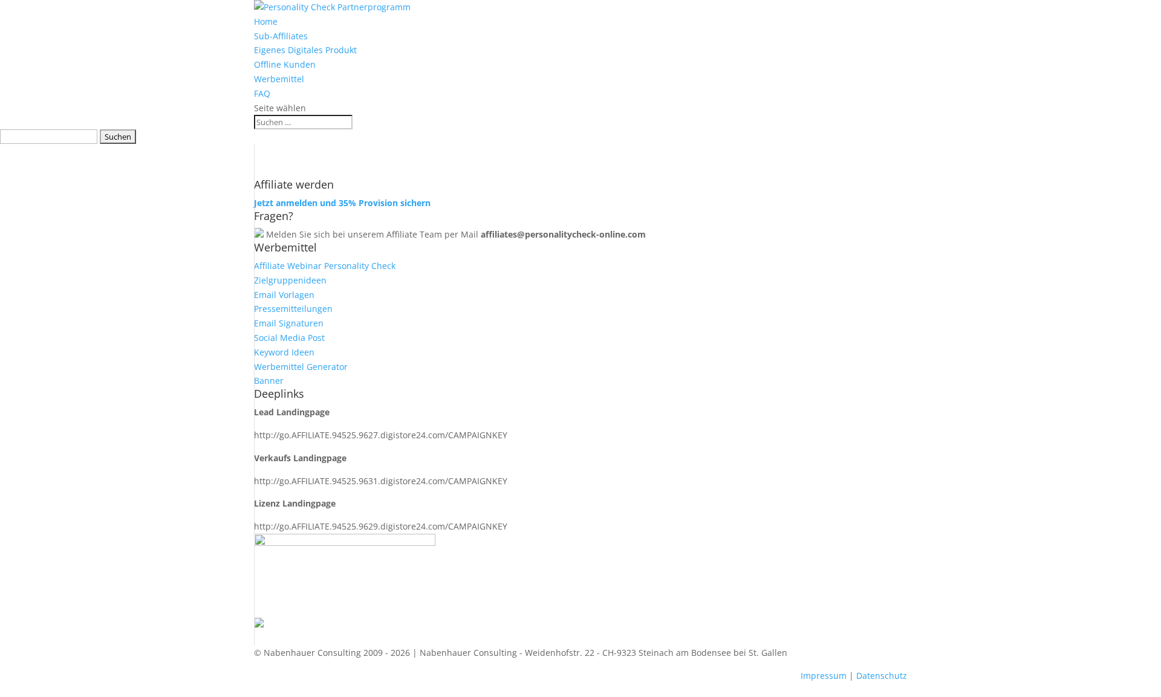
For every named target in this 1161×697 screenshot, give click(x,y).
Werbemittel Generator (301, 366)
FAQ (262, 93)
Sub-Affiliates (281, 36)
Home (266, 21)
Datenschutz (881, 675)
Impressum (824, 675)
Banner (269, 380)
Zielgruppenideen (290, 280)
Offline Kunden (285, 64)
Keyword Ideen (284, 352)
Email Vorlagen (284, 294)
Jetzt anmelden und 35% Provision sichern (342, 203)
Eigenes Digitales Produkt (305, 50)
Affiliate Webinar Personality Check (324, 265)
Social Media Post (289, 337)
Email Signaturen (289, 323)
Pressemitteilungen (293, 308)
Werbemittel (279, 79)
